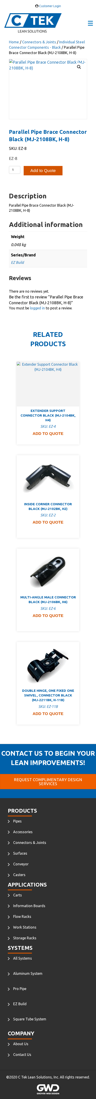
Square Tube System (29, 1019)
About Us (20, 1044)
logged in (37, 308)
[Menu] (90, 23)
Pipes (17, 821)
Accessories (23, 832)
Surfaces (20, 853)
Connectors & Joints (39, 42)
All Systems (22, 958)
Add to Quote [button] (48, 433)
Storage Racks (24, 938)
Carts (17, 895)
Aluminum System (27, 973)
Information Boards (29, 906)
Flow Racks (22, 916)
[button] (79, 67)
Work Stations (24, 927)
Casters (19, 875)
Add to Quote (43, 170)
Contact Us (22, 1055)
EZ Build (17, 262)
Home (14, 42)
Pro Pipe (19, 989)
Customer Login (49, 6)
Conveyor (21, 864)
